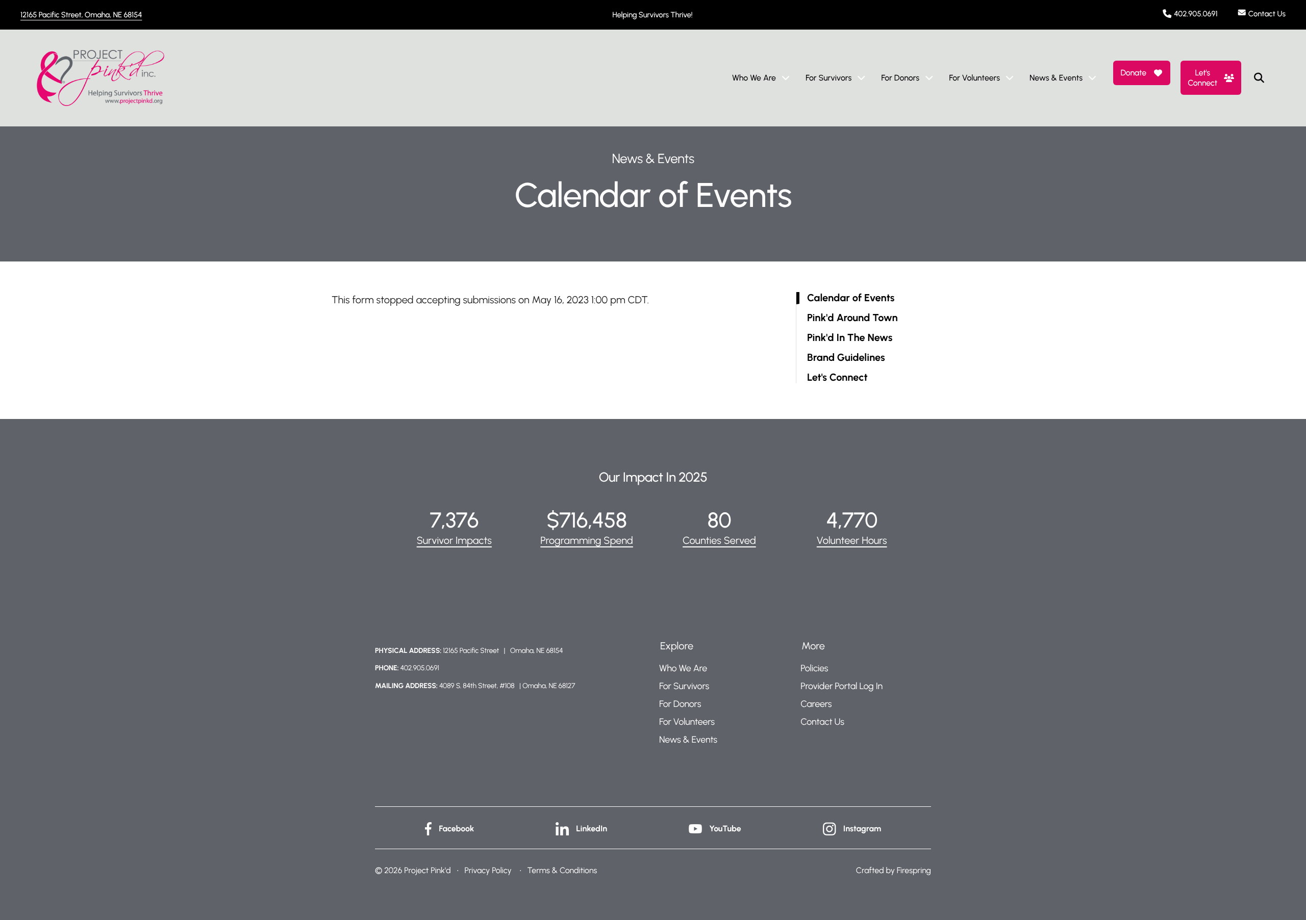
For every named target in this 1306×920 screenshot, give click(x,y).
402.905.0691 (1196, 13)
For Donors (900, 78)
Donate (1133, 72)
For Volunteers (974, 78)
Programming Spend (586, 540)
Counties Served (719, 540)
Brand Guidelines (846, 357)
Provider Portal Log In (841, 686)
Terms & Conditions (562, 870)
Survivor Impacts (454, 540)
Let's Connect (1202, 77)
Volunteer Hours (852, 540)
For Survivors (828, 78)
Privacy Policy (487, 870)
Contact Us (1267, 13)
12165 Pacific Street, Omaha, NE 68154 (81, 14)
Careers (816, 703)
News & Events (1056, 78)
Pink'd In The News (849, 338)
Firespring (914, 870)
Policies (814, 668)
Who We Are (754, 78)
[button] (1259, 78)
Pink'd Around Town (852, 318)
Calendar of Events (850, 298)
